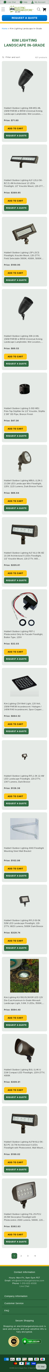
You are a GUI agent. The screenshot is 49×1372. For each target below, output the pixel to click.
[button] (3, 9)
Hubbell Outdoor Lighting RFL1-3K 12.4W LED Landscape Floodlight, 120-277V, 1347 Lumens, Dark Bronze (24, 779)
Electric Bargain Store (21, 1368)
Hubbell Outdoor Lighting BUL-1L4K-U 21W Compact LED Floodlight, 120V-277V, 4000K (24, 1073)
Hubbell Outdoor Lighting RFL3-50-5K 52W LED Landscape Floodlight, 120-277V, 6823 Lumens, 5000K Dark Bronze (23, 923)
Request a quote (24, 17)
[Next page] (34, 1256)
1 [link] (14, 1256)
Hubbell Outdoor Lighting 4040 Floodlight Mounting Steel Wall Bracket (24, 849)
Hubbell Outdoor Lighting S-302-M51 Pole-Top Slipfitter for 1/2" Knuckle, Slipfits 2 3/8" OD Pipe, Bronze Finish (24, 411)
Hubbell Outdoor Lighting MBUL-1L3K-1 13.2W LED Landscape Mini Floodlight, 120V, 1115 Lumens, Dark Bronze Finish (23, 483)
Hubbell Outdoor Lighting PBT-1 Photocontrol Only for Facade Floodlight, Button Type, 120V (23, 634)
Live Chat (24, 1286)
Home (5, 28)
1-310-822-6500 (28, 1283)
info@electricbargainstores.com (28, 1280)
